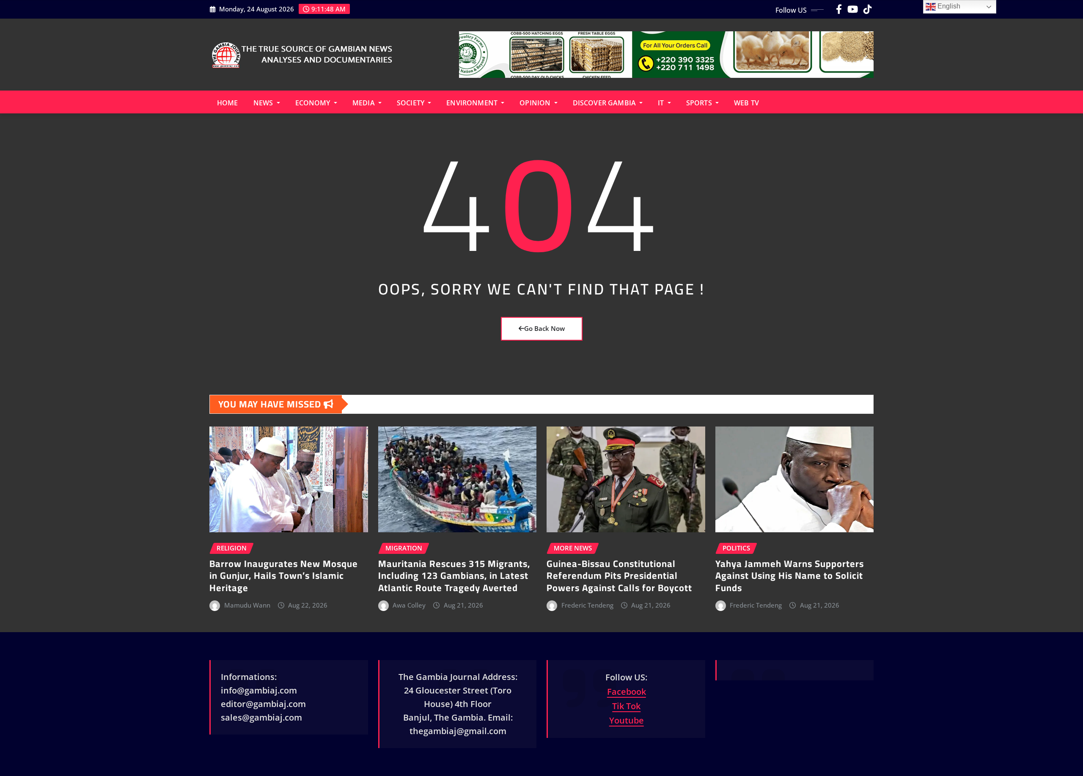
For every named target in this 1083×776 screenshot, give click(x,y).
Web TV (746, 102)
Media (364, 102)
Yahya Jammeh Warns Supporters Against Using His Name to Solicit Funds (789, 576)
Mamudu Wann (247, 605)
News (264, 102)
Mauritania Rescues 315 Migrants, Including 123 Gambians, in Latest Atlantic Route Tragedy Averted (454, 576)
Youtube (626, 720)
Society (411, 102)
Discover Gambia (605, 102)
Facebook (626, 691)
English (948, 6)
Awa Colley (409, 605)
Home (227, 102)
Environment (472, 102)
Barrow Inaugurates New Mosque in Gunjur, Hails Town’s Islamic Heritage (283, 576)
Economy (313, 102)
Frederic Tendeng (587, 605)
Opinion (536, 102)
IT (661, 102)
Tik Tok (626, 706)
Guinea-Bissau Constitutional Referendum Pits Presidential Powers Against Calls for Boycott (619, 576)
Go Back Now (544, 328)
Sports (700, 102)
